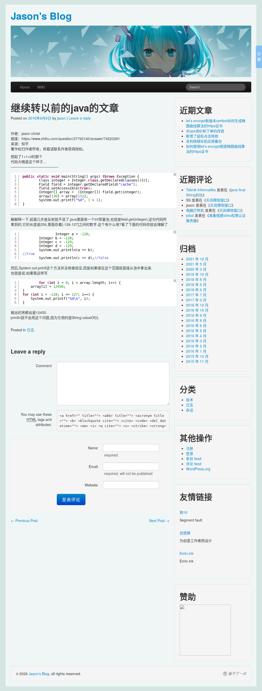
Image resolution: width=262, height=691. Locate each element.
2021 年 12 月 (197, 258)
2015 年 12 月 (197, 356)
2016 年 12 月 (197, 304)
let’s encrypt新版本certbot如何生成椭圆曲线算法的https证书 (215, 123)
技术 (189, 399)
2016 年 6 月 (196, 325)
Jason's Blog (39, 673)
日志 (30, 329)
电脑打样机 (195, 210)
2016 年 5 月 (196, 330)
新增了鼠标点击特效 (202, 136)
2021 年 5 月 (196, 264)
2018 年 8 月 (196, 279)
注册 (189, 448)
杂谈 (189, 409)
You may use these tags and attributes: (36, 419)
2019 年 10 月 (197, 274)
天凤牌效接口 (216, 200)
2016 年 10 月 (197, 310)
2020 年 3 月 (196, 269)
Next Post (159, 520)
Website (91, 484)
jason (61, 118)
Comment (44, 365)
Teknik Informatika (201, 189)
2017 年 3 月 (196, 299)
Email (93, 466)
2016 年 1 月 (196, 351)
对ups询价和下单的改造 (205, 130)
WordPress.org (198, 468)
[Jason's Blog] (131, 51)
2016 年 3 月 (196, 340)
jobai (190, 215)
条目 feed (193, 458)
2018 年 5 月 (196, 284)
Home (25, 87)
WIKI (41, 87)
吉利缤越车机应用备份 (204, 141)
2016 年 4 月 (196, 335)
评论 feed (193, 463)
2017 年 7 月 (196, 294)
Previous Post (24, 520)
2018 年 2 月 (196, 289)
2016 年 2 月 (196, 345)
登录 (189, 453)
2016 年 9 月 (196, 315)
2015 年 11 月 (197, 361)
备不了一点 (237, 674)
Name (93, 447)
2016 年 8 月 (196, 320)
